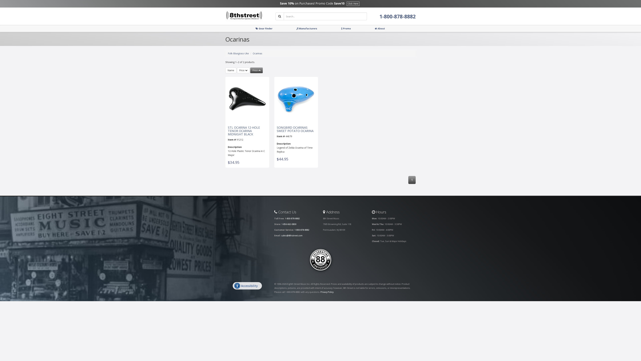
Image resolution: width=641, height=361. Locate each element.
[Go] (279, 16)
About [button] (381, 28)
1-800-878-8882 (397, 16)
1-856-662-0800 (288, 224)
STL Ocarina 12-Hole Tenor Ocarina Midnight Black (244, 131)
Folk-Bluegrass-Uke (238, 53)
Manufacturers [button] (307, 28)
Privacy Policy (327, 292)
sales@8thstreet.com (291, 235)
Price (242, 70)
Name (231, 70)
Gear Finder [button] (265, 28)
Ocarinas (257, 53)
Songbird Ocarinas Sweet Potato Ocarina (295, 129)
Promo (346, 28)
